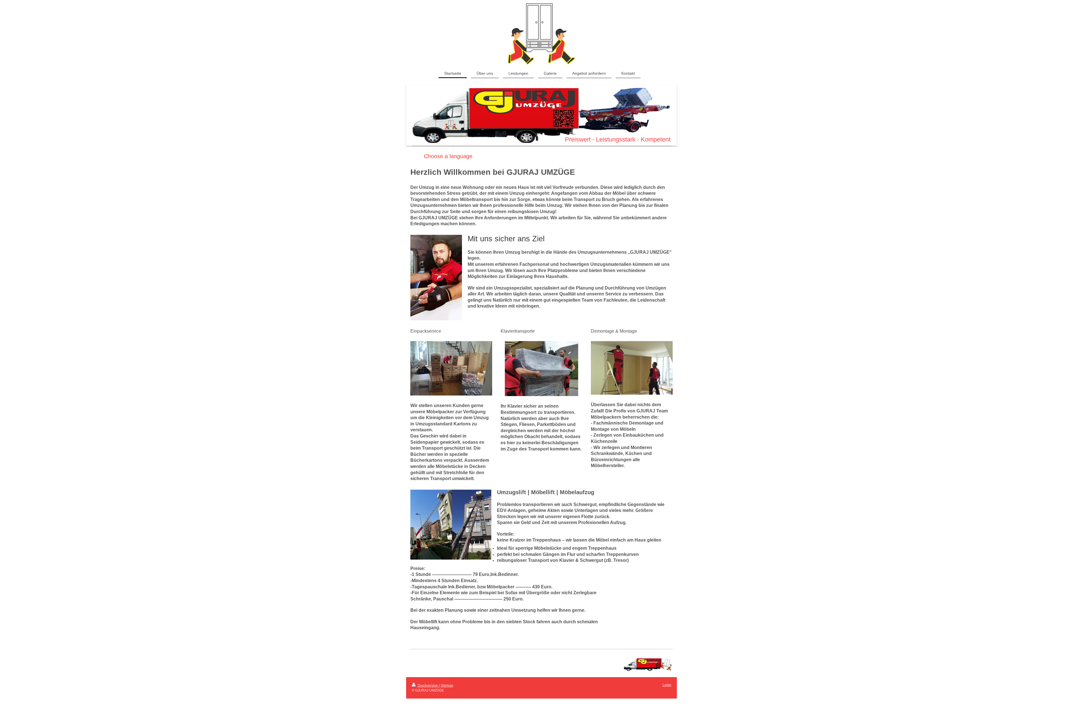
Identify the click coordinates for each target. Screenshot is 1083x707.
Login (666, 685)
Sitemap (447, 686)
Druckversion (428, 686)
